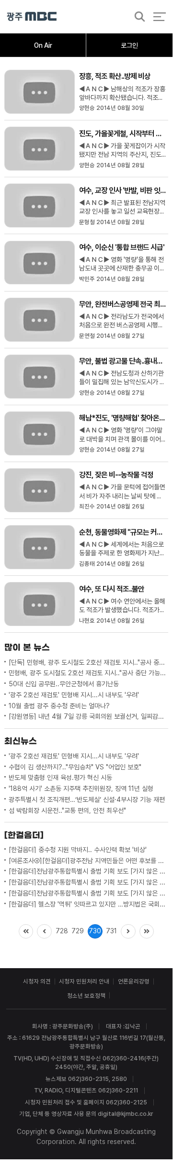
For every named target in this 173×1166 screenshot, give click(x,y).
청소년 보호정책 (86, 995)
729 (77, 931)
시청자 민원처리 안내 (84, 981)
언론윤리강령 (134, 981)
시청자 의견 (37, 981)
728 (62, 931)
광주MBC (32, 16)
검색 (137, 17)
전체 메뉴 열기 (159, 16)
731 (111, 931)
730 (95, 931)
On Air (43, 45)
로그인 (129, 45)
